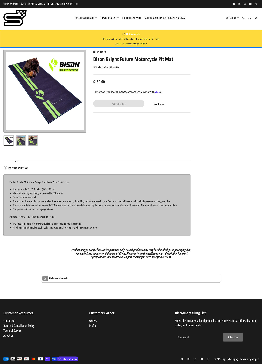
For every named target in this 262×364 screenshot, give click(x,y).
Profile (92, 325)
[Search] (244, 18)
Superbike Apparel (131, 17)
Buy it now (158, 104)
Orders (93, 320)
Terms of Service (12, 330)
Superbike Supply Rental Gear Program (165, 17)
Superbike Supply (230, 359)
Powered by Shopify (249, 359)
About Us (8, 335)
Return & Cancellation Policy (18, 325)
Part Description (18, 167)
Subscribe (233, 337)
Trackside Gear (108, 17)
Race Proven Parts (84, 17)
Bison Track (99, 52)
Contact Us (9, 320)
